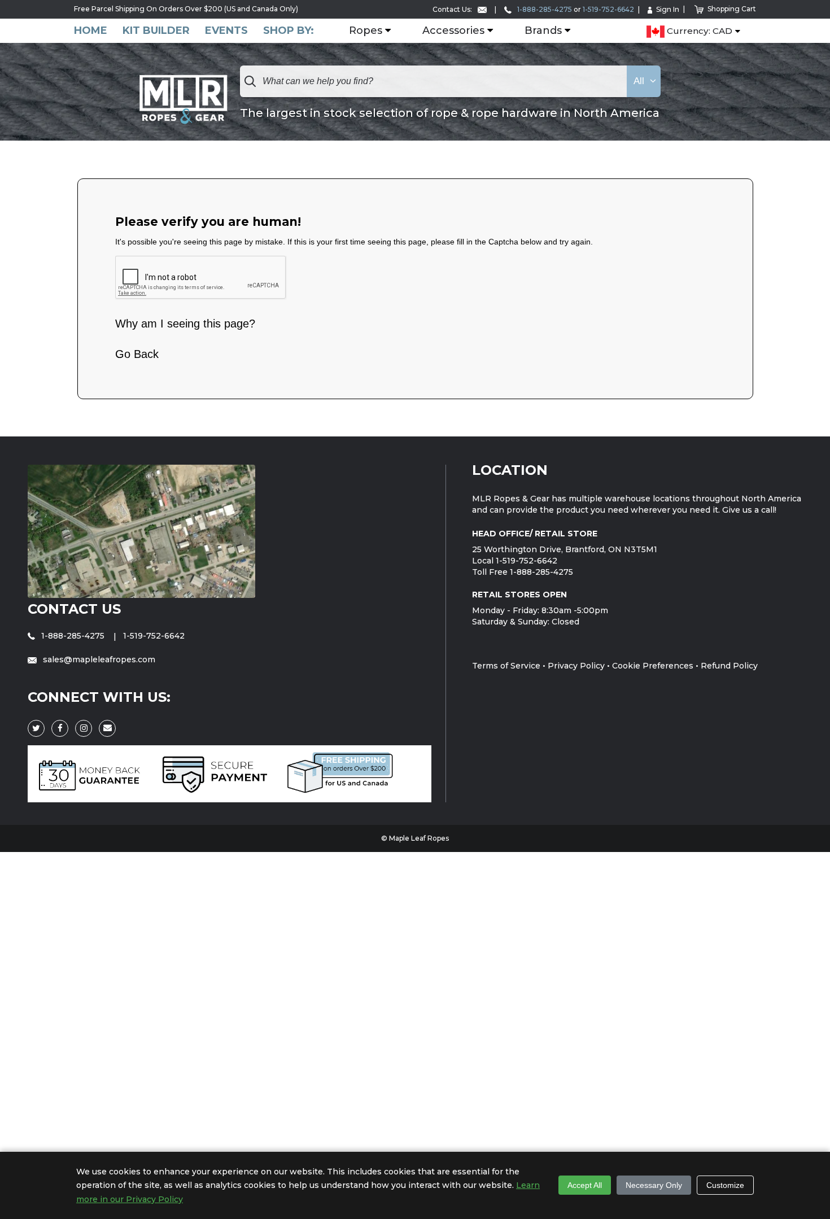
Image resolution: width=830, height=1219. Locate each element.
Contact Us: (453, 9)
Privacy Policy (576, 666)
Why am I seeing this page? (185, 323)
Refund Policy (729, 666)
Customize (725, 1185)
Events (226, 30)
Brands (543, 31)
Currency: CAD (698, 31)
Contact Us (74, 609)
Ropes (365, 31)
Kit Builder (156, 30)
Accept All (584, 1185)
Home (90, 30)
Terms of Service (506, 666)
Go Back (137, 354)
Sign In (667, 9)
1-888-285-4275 (544, 9)
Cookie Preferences (652, 666)
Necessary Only (654, 1185)
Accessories (453, 31)
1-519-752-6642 (608, 9)
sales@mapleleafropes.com (98, 659)
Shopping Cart (731, 9)
